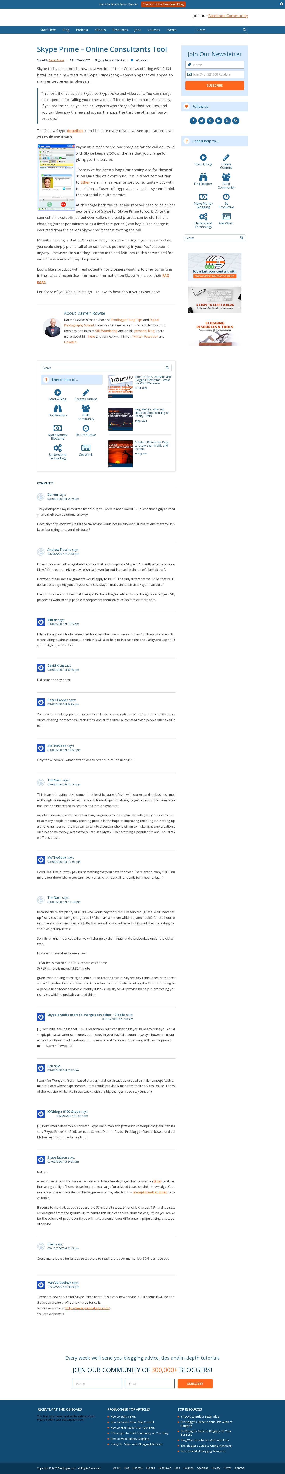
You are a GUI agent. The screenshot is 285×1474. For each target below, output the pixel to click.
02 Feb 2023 (141, 388)
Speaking (202, 1467)
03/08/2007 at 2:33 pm (63, 553)
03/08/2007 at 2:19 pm (63, 498)
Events (171, 30)
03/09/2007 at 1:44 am (117, 1019)
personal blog (144, 331)
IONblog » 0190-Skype (64, 1111)
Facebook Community (228, 15)
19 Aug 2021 (141, 453)
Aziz (51, 1066)
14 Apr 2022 (141, 421)
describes (75, 130)
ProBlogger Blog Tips (126, 320)
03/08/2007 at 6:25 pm (63, 669)
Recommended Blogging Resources (203, 1451)
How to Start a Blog (123, 1416)
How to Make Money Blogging (130, 1438)
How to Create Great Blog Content (132, 1422)
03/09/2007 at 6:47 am (72, 1115)
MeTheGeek (57, 746)
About (116, 1467)
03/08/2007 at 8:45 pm (63, 704)
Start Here (48, 30)
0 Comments (142, 60)
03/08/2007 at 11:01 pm (64, 861)
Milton (52, 620)
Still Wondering (106, 331)
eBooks (100, 30)
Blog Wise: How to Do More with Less (205, 1440)
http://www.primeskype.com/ (87, 1308)
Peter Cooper (58, 700)
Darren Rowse (56, 60)
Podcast (82, 30)
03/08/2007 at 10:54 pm (64, 784)
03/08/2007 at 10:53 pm (64, 750)
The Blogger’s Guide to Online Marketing (206, 1445)
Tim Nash (54, 780)
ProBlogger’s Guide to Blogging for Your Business (206, 1432)
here (91, 336)
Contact (239, 1467)
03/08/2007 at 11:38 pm (64, 901)
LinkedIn (70, 342)
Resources (120, 30)
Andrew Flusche (59, 549)
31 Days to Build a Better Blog (200, 1416)
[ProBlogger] (64, 16)
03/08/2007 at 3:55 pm (63, 624)
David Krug (56, 665)
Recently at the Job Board (60, 1409)
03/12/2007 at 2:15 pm (63, 1248)
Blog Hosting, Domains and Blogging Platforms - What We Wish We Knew (153, 380)
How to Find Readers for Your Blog (133, 1427)
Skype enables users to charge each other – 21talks (86, 1015)
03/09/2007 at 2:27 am (63, 1070)
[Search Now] (244, 30)
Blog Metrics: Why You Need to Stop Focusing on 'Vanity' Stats (152, 413)
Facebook (151, 336)
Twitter (137, 336)
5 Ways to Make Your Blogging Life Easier (137, 1444)
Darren (53, 494)
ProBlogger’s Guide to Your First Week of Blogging (206, 1423)
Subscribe (215, 85)
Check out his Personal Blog (163, 4)
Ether (85, 182)
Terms (227, 1467)
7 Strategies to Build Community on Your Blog (139, 1433)
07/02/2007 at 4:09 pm (63, 1286)
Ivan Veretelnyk (59, 1282)
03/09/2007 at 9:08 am (63, 1161)
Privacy (216, 1467)
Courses (154, 30)
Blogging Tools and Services (110, 60)
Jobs (138, 30)
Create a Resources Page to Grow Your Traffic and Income (152, 445)
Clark (51, 1244)
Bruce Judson (57, 1157)
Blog (9, 23)
